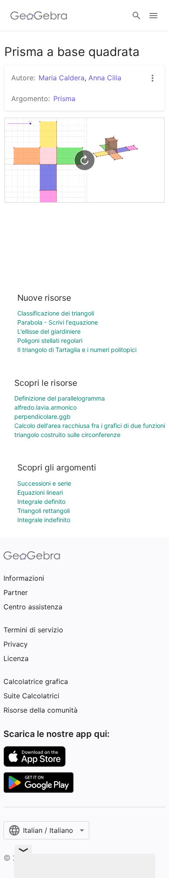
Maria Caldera (61, 77)
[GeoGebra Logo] (38, 15)
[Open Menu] (153, 15)
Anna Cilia (104, 77)
